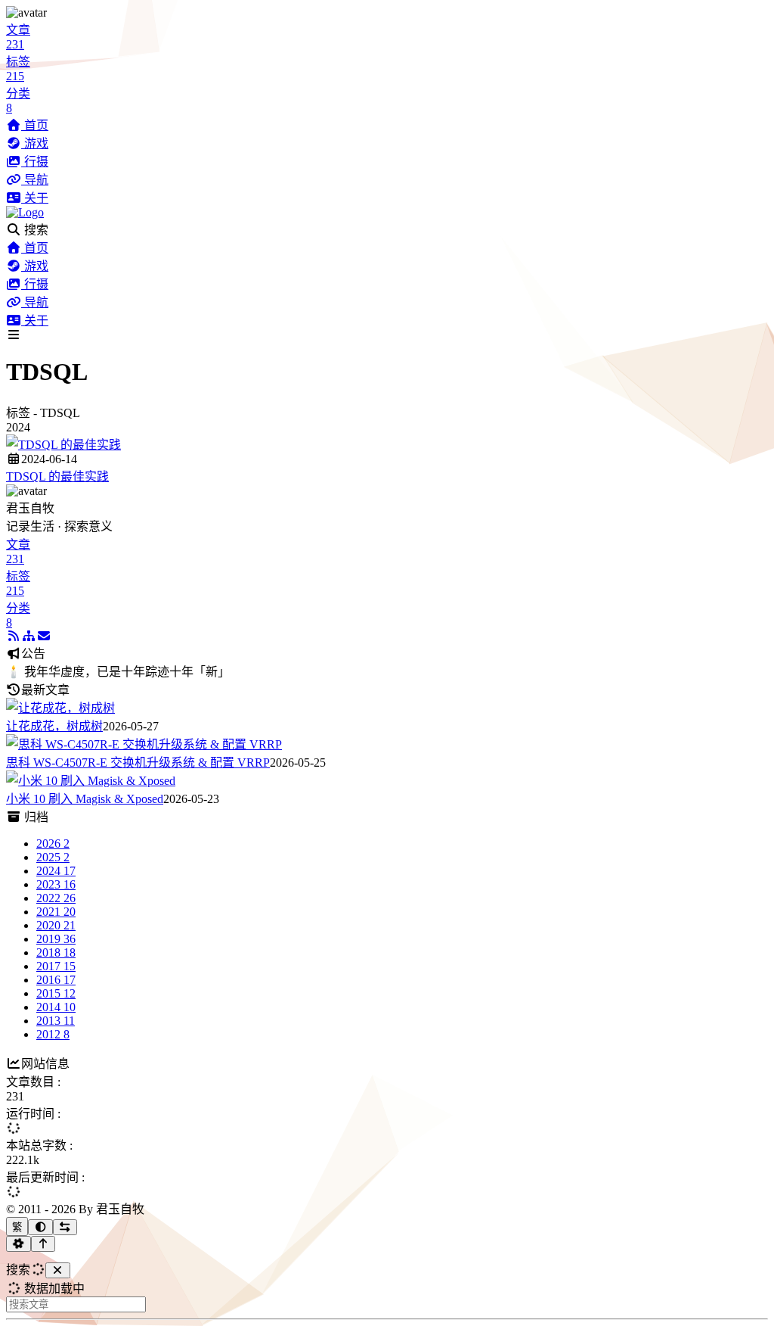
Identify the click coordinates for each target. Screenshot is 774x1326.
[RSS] (13, 636)
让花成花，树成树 (54, 726)
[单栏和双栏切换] (65, 1227)
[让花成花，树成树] (60, 708)
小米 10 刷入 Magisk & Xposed (84, 798)
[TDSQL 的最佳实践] (63, 444)
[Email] (43, 636)
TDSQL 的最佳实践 (57, 476)
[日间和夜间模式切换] (40, 1227)
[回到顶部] (43, 1244)
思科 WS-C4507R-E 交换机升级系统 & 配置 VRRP (138, 762)
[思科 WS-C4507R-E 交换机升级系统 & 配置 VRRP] (144, 744)
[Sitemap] (28, 636)
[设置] (18, 1244)
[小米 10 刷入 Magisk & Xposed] (90, 780)
